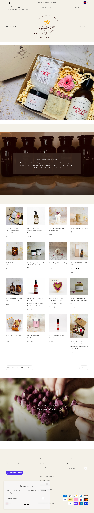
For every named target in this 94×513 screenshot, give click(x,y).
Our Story (43, 467)
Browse (10, 368)
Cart (86, 26)
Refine (29, 368)
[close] (47, 484)
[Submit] (42, 498)
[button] (81, 367)
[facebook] (6, 2)
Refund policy (45, 481)
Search (13, 26)
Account (78, 26)
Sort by (20, 368)
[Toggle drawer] (7, 26)
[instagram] (9, 2)
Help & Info (44, 472)
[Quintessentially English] (47, 26)
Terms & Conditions (47, 476)
